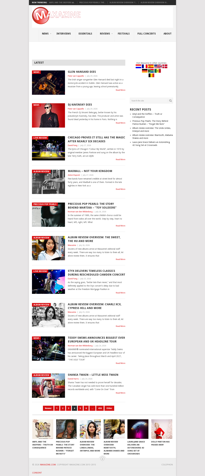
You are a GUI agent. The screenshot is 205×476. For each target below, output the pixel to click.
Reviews (105, 33)
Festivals (124, 33)
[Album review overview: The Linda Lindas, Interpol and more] (90, 429)
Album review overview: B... (154, 2)
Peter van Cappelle (76, 76)
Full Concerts (146, 33)
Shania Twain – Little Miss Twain (93, 374)
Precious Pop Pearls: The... (92, 2)
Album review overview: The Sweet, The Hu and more (94, 239)
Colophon (167, 464)
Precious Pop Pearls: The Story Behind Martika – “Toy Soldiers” (92, 205)
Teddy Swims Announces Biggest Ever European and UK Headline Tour (96, 339)
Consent (37, 473)
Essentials (85, 33)
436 (100, 408)
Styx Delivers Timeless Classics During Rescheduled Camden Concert (96, 272)
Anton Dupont (74, 175)
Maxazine (72, 245)
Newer (48, 408)
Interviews (63, 33)
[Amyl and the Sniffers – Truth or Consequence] (42, 429)
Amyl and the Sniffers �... (62, 2)
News (45, 33)
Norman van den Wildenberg (80, 211)
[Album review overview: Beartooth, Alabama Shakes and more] (114, 429)
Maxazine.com (48, 464)
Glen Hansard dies (82, 71)
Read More (120, 90)
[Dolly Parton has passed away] (161, 429)
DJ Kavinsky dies (80, 104)
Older (109, 408)
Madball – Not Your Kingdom (90, 171)
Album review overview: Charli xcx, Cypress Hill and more (94, 306)
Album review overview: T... (123, 2)
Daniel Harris (73, 379)
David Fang (72, 145)
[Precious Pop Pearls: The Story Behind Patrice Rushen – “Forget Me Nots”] (66, 429)
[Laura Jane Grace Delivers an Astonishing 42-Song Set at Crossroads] (137, 429)
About (168, 33)
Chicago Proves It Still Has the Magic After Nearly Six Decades (96, 139)
